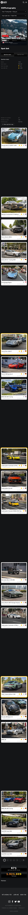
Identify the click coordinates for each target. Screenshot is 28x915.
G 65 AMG (12, 580)
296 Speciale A (9, 374)
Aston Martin (5, 237)
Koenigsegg (5, 282)
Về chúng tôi (7, 895)
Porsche (4, 145)
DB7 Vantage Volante (14, 602)
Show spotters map (8, 124)
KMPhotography (6, 147)
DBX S (10, 237)
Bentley (4, 214)
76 (23, 860)
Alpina (3, 259)
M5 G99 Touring (9, 397)
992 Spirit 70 (9, 717)
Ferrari (3, 351)
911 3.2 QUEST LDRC (11, 145)
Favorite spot (5, 36)
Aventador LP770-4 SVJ (14, 465)
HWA (3, 694)
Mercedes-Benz (5, 580)
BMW (3, 397)
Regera (10, 282)
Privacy (22, 908)
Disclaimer (14, 911)
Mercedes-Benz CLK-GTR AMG (13, 39)
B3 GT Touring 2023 (10, 259)
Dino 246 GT (8, 351)
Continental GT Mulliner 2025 (13, 214)
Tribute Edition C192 (10, 694)
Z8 (5, 739)
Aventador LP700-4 (13, 625)
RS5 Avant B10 (8, 831)
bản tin (23, 895)
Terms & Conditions (9, 908)
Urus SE (10, 488)
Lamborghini (5, 465)
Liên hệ (16, 895)
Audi (3, 831)
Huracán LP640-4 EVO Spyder (15, 511)
